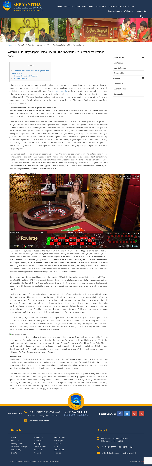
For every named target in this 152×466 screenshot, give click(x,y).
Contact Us (141, 11)
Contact (37, 452)
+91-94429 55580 (35, 411)
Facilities (57, 452)
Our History (16, 449)
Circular (77, 6)
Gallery (37, 443)
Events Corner (87, 6)
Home (59, 6)
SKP (15, 45)
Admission (116, 78)
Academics (38, 437)
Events (14, 452)
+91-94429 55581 (52, 411)
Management (16, 443)
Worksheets (128, 11)
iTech (142, 461)
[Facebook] (120, 414)
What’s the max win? (21, 78)
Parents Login (59, 437)
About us (67, 6)
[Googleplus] (134, 414)
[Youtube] (141, 414)
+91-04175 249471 (53, 415)
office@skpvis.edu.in (110, 453)
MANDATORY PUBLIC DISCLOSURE (121, 6)
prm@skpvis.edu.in (129, 453)
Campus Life (99, 6)
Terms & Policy (40, 446)
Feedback (38, 449)
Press (56, 446)
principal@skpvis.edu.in (39, 420)
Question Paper (114, 11)
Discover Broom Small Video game (26, 76)
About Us (15, 440)
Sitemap (57, 443)
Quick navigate (118, 57)
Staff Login (58, 440)
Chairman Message (19, 446)
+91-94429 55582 (35, 415)
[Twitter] (127, 414)
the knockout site (59, 91)
